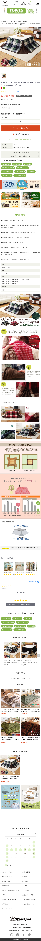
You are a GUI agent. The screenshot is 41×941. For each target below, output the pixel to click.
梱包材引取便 (5, 886)
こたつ (11, 21)
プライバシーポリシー (7, 872)
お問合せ (24, 876)
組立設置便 (25, 881)
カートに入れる (22, 128)
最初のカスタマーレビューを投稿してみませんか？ (20, 605)
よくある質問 (25, 890)
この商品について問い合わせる (21, 139)
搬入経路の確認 (6, 881)
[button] (2, 48)
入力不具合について (7, 876)
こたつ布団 (18, 21)
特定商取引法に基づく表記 (9, 899)
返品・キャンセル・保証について (10, 890)
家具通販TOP (4, 21)
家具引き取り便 (26, 872)
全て (12, 678)
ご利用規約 (5, 904)
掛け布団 (25, 21)
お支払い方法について (28, 904)
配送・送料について (7, 908)
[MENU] (37, 3)
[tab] (20, 592)
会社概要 (24, 886)
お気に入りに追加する (21, 134)
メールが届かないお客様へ (29, 899)
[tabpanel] (20, 11)
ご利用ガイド (5, 895)
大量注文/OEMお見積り (28, 895)
